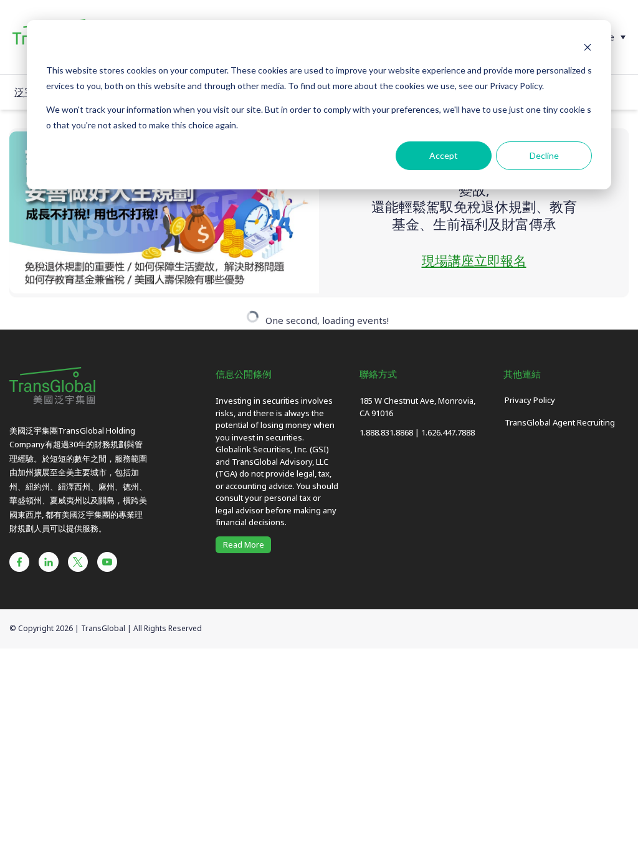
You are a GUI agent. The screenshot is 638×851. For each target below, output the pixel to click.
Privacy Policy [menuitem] (530, 400)
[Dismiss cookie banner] (587, 47)
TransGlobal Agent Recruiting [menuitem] (560, 422)
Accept (443, 155)
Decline (544, 155)
